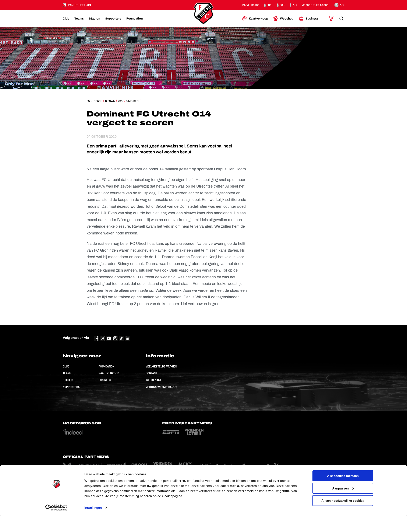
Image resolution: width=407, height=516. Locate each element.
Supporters (71, 387)
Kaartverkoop (109, 373)
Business (105, 380)
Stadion (68, 380)
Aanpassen (340, 488)
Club (66, 366)
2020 (120, 101)
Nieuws (110, 101)
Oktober (132, 101)
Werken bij (153, 380)
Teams (67, 373)
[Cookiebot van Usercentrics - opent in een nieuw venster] (56, 508)
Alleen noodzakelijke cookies (342, 500)
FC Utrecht (94, 101)
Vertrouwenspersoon (161, 387)
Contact (151, 373)
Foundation (106, 366)
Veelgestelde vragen (161, 366)
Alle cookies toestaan (343, 476)
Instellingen (93, 507)
